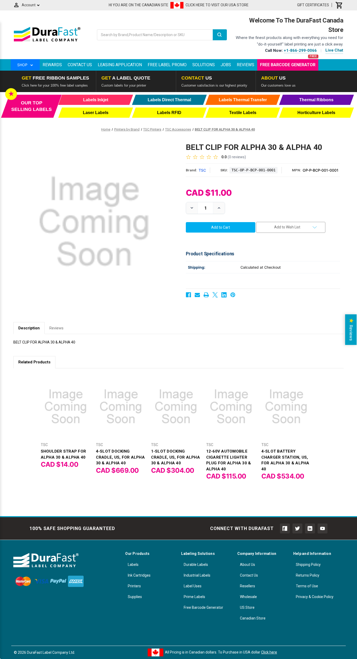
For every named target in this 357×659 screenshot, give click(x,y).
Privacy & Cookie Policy (314, 597)
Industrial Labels (197, 575)
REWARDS (52, 64)
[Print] (206, 294)
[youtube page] (322, 528)
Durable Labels (196, 564)
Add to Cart (65, 411)
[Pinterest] (232, 294)
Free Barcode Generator (287, 64)
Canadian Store (253, 618)
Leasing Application (120, 64)
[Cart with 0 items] (339, 5)
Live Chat (334, 50)
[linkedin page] (310, 528)
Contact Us (80, 64)
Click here (269, 652)
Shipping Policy (308, 564)
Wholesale (248, 597)
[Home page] (47, 41)
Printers (134, 586)
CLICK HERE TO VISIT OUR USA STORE (217, 5)
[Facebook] (188, 294)
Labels (133, 564)
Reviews (245, 64)
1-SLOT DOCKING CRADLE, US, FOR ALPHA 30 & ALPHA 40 (175, 457)
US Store (247, 607)
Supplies (135, 597)
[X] (215, 294)
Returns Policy (307, 575)
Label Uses (192, 586)
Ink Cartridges (139, 575)
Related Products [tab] (34, 362)
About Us (247, 564)
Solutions (203, 64)
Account (28, 5)
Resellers (247, 586)
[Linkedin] (224, 294)
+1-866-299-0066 (300, 50)
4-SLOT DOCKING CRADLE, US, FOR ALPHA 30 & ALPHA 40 (120, 457)
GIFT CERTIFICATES (313, 5)
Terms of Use (307, 586)
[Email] (197, 294)
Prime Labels (194, 597)
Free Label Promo (167, 64)
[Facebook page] (285, 528)
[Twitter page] (297, 528)
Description (29, 328)
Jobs (226, 64)
